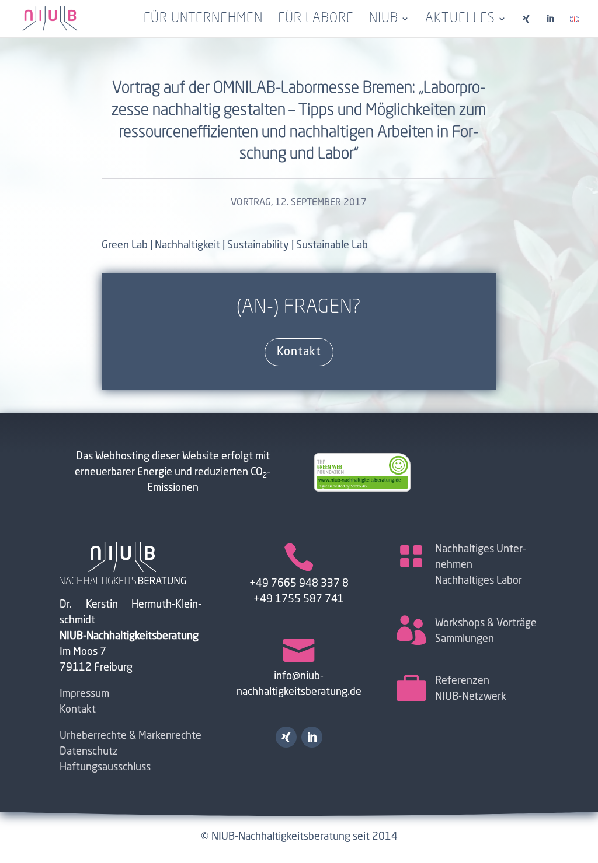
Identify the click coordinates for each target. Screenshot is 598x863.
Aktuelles (460, 20)
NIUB (383, 20)
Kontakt (299, 352)
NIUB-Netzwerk (470, 697)
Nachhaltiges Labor (478, 581)
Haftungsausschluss (105, 767)
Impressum (84, 694)
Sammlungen (464, 639)
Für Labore (316, 20)
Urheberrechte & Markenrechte (130, 736)
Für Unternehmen (203, 20)
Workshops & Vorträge (486, 623)
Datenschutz (89, 751)
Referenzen (462, 681)
